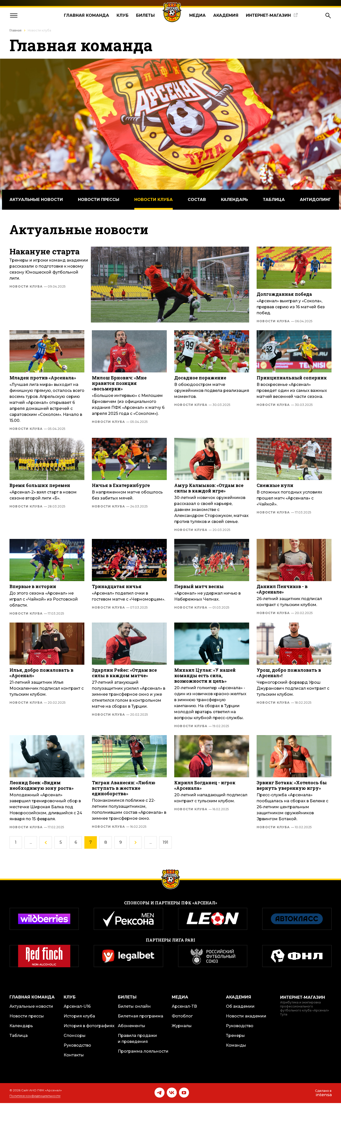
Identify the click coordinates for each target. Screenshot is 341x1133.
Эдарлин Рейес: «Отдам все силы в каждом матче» (124, 672)
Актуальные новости (36, 200)
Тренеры (235, 1035)
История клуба (79, 1016)
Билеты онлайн (134, 1006)
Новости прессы (98, 200)
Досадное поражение (200, 377)
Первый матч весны (199, 586)
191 (165, 842)
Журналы (182, 1025)
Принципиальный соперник (292, 377)
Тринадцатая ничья (117, 586)
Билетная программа (140, 1016)
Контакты (74, 1055)
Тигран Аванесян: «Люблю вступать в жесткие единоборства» (123, 788)
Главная (15, 30)
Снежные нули (275, 485)
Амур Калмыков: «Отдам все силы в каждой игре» (208, 488)
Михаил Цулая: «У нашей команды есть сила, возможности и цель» (205, 675)
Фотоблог (182, 1016)
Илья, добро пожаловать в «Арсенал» (41, 672)
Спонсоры (75, 1035)
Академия (225, 15)
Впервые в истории (32, 586)
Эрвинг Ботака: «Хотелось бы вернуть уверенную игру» (292, 785)
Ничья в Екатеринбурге (121, 485)
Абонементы (131, 1025)
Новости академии (246, 1016)
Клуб (123, 15)
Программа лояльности (143, 1051)
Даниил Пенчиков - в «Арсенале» (282, 589)
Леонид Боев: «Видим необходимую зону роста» (41, 785)
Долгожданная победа (284, 294)
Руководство (77, 1045)
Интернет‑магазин (268, 15)
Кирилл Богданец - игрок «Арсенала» (204, 785)
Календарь (234, 200)
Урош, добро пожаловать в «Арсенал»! (289, 672)
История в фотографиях (89, 1025)
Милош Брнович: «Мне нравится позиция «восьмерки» (119, 383)
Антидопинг (315, 200)
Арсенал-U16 (77, 1006)
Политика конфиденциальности (34, 1096)
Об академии (240, 1006)
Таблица (274, 200)
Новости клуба (153, 200)
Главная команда (86, 15)
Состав (197, 200)
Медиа (197, 15)
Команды (236, 1045)
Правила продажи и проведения (137, 1038)
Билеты (145, 15)
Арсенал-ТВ (184, 1006)
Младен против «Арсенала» (42, 377)
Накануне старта (44, 251)
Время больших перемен (39, 485)
